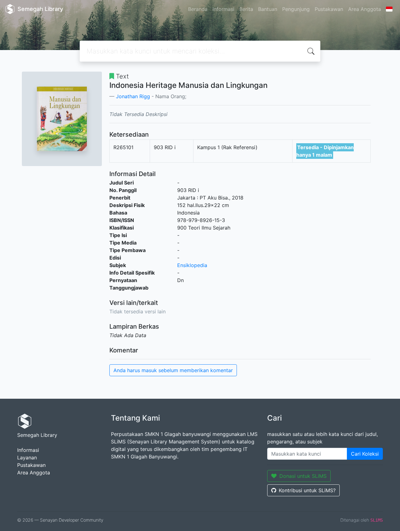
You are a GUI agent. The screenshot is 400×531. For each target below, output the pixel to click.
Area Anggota (364, 9)
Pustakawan (329, 9)
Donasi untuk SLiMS (303, 476)
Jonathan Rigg (133, 96)
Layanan (27, 457)
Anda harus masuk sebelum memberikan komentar (173, 370)
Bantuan (267, 9)
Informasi (223, 9)
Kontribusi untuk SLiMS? (307, 490)
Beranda (198, 9)
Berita (246, 9)
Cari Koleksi (365, 454)
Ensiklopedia (192, 265)
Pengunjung (296, 9)
